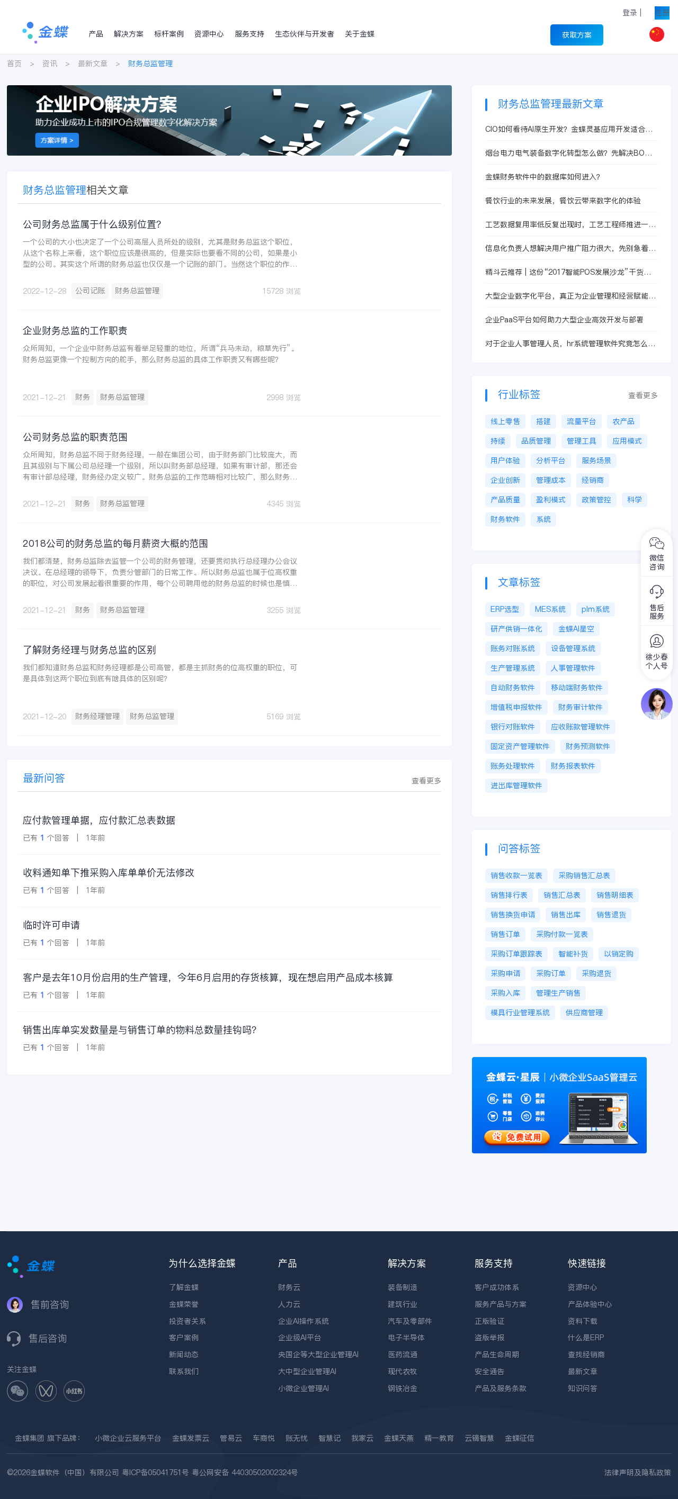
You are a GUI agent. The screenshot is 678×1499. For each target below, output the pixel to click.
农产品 (623, 421)
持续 (497, 441)
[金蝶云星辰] (559, 1062)
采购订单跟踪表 (516, 954)
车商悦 (264, 1438)
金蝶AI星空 (576, 629)
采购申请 (505, 973)
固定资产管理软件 (520, 746)
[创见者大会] (229, 90)
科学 (634, 499)
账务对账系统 (512, 648)
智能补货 (573, 954)
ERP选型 (504, 609)
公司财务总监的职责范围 (75, 437)
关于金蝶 (359, 34)
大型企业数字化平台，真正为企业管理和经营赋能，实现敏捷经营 (570, 296)
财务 (82, 397)
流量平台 (581, 421)
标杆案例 (169, 34)
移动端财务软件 (577, 687)
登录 (629, 12)
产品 (95, 34)
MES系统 (550, 609)
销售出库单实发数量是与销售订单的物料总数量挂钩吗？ (142, 1029)
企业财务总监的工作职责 (75, 330)
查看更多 (426, 780)
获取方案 (577, 35)
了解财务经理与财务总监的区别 (89, 649)
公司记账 (90, 290)
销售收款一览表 (516, 875)
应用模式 (627, 441)
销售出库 (566, 914)
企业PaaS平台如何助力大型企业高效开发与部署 (564, 319)
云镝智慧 (479, 1438)
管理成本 (551, 480)
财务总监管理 (137, 290)
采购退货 (596, 973)
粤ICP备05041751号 (155, 1472)
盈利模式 (551, 499)
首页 (14, 63)
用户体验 (505, 460)
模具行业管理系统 (520, 1012)
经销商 (593, 480)
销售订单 (505, 934)
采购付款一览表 (562, 934)
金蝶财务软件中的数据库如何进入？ (544, 176)
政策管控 (596, 499)
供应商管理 (584, 1012)
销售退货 (611, 914)
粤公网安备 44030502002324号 (245, 1472)
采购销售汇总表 (584, 875)
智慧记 (329, 1438)
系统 (543, 519)
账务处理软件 (512, 766)
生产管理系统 (512, 668)
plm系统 (596, 609)
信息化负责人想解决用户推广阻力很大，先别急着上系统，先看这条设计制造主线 (570, 248)
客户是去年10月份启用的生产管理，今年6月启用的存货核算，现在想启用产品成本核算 (208, 977)
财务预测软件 (588, 746)
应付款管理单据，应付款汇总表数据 (99, 820)
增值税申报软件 (516, 707)
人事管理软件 (573, 668)
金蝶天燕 (399, 1438)
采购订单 (551, 973)
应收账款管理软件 (580, 726)
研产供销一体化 (516, 629)
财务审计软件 (580, 707)
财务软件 (505, 519)
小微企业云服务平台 (128, 1438)
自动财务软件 (512, 687)
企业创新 (505, 480)
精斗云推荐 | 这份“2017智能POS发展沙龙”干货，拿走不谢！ (568, 272)
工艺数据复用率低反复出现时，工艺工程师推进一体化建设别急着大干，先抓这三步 (570, 224)
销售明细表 (615, 895)
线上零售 (505, 421)
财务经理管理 (97, 716)
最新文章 (93, 63)
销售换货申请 (512, 914)
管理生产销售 (558, 993)
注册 (662, 12)
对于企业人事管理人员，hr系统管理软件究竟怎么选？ (566, 343)
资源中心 (209, 34)
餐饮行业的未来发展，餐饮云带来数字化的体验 (563, 200)
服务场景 (596, 460)
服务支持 (249, 34)
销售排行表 (509, 895)
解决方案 (129, 34)
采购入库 (505, 993)
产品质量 (505, 499)
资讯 (49, 63)
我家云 (362, 1438)
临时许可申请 (51, 925)
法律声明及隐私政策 (637, 1472)
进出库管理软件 (516, 785)
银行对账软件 (512, 726)
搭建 (543, 421)
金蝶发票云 (190, 1438)
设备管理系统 (573, 648)
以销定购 (619, 954)
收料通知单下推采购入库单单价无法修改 (108, 872)
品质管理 (536, 441)
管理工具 (581, 441)
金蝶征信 (519, 1438)
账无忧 (297, 1438)
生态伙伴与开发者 (304, 34)
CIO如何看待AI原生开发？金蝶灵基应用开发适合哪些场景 (569, 129)
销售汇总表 (562, 895)
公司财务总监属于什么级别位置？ (94, 224)
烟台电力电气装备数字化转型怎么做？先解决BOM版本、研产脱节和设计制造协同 (568, 153)
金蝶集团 (29, 1438)
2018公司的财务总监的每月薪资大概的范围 (115, 543)
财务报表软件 (573, 766)
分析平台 (551, 460)
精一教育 (439, 1438)
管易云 (231, 1438)
